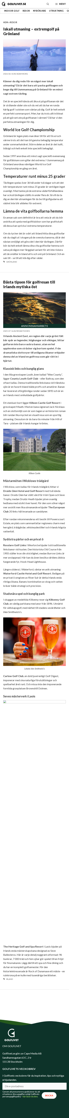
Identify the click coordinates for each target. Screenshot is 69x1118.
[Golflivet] (14, 4)
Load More (34, 999)
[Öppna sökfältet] (47, 4)
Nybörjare (39, 10)
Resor (26, 10)
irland (9, 979)
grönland (11, 262)
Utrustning (56, 10)
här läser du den (30, 1096)
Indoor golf (11, 10)
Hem (5, 22)
